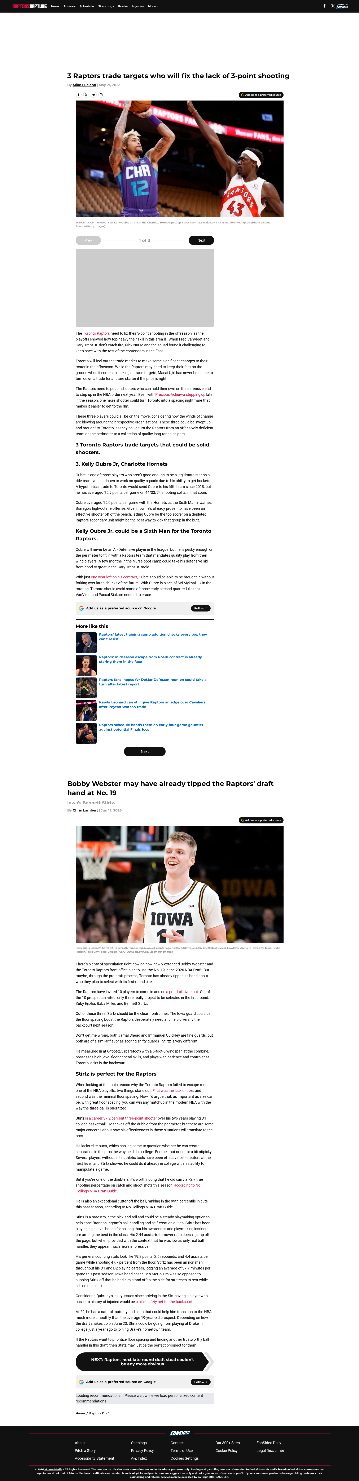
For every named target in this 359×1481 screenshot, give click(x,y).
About (80, 1443)
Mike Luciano (84, 85)
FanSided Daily (269, 1443)
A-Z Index (139, 1458)
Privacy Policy (142, 1450)
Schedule (87, 6)
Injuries (138, 6)
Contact (177, 1443)
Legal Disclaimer (270, 1450)
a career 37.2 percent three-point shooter (123, 1118)
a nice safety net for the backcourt (164, 1301)
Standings (106, 6)
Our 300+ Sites (227, 1443)
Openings (139, 1443)
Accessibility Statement (94, 1458)
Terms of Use (182, 1450)
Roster (123, 6)
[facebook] (324, 6)
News (55, 6)
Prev (88, 240)
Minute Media (53, 1469)
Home (80, 1413)
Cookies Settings (185, 1458)
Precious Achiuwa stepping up (180, 394)
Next (201, 240)
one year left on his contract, (114, 577)
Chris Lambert (85, 810)
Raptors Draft (99, 1413)
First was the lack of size (173, 1090)
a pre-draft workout (182, 991)
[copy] (101, 95)
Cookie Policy (226, 1450)
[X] (333, 6)
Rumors (69, 6)
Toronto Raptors (96, 333)
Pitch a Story (85, 1450)
